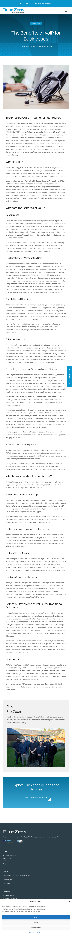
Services (13, 855)
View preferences (36, 927)
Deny (36, 922)
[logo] (13, 9)
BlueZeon (6, 855)
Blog (4, 864)
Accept (36, 917)
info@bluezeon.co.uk (45, 4)
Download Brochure (69, 376)
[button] (69, 901)
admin (33, 46)
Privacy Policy (39, 932)
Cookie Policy (31, 932)
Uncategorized (41, 46)
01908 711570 (26, 4)
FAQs (4, 861)
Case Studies (7, 858)
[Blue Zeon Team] (36, 729)
